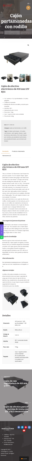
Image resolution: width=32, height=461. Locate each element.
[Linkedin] (22, 427)
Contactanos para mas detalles (10, 286)
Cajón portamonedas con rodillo (18, 128)
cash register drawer (17, 133)
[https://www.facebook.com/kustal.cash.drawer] (18, 427)
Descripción (5, 151)
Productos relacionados (18, 151)
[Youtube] (24, 430)
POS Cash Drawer (22, 135)
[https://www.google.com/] (29, 427)
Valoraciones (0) (6, 155)
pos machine (7, 137)
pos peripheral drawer (10, 139)
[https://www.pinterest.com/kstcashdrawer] (25, 427)
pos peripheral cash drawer (19, 137)
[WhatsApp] (1, 237)
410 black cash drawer (13, 131)
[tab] (5, 151)
